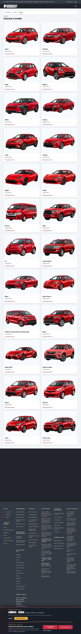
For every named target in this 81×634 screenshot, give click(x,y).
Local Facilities (6, 537)
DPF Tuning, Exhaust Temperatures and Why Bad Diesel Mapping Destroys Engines (71, 567)
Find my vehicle (21, 618)
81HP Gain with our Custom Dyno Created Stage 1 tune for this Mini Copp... (46, 534)
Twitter (7, 517)
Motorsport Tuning (20, 524)
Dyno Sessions (19, 526)
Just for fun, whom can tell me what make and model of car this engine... (46, 553)
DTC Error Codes (58, 517)
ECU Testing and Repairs (33, 546)
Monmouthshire (19, 565)
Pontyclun (18, 603)
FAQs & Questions (19, 1)
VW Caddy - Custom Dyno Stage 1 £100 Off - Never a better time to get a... (46, 546)
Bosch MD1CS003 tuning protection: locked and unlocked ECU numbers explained (72, 531)
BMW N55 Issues (58, 540)
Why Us (13, 1)
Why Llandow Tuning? (8, 530)
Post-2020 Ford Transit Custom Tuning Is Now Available (70, 514)
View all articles (71, 572)
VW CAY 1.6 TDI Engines (70, 550)
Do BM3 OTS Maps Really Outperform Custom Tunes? (71, 524)
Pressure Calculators (59, 522)
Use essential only (65, 627)
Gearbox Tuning (20, 517)
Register (10, 618)
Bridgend (18, 554)
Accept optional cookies (50, 627)
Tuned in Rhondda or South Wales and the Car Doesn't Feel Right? (71, 545)
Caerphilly (18, 557)
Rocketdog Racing (20, 544)
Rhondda (18, 578)
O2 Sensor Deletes (33, 539)
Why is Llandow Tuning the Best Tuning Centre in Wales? (70, 560)
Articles (41, 1)
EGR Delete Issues (58, 548)
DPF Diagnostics (32, 514)
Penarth (18, 597)
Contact (5, 543)
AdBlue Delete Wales (34, 526)
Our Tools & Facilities (8, 540)
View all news (45, 576)
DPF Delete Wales (33, 517)
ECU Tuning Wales (28, 1)
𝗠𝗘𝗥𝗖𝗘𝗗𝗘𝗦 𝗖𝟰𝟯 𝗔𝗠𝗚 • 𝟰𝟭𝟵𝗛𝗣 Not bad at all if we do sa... (46, 565)
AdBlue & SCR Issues (59, 545)
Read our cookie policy (19, 631)
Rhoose (23, 606)
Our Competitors (20, 589)
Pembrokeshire (19, 573)
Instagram (8, 514)
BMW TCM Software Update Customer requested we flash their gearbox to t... (46, 520)
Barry (17, 599)
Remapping (36, 1)
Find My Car (8, 12)
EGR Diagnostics (33, 533)
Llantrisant (19, 604)
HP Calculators (57, 520)
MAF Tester (57, 525)
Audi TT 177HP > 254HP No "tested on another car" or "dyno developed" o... (46, 514)
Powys (17, 575)
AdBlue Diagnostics (33, 524)
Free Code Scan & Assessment (33, 520)
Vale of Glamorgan (20, 586)
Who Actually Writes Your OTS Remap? (71, 519)
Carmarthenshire (20, 562)
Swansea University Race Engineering (20, 541)
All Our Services (32, 512)
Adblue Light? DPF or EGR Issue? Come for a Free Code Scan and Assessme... (46, 527)
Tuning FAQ (6, 532)
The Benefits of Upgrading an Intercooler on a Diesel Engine (70, 538)
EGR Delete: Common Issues (34, 536)
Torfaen (18, 583)
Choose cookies (47, 630)
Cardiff (17, 560)
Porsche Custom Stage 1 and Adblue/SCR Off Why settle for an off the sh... (46, 571)
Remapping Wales (20, 514)
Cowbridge (24, 597)
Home (4, 527)
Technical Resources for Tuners (59, 514)
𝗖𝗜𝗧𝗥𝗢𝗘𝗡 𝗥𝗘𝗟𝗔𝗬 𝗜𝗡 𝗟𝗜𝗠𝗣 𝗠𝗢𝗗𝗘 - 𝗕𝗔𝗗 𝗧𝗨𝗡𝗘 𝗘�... (46, 540)
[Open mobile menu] (76, 6)
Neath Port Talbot (20, 567)
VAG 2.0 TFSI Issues (59, 543)
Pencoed (18, 606)
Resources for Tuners (49, 1)
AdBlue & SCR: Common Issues (32, 530)
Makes (15, 12)
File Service (57, 532)
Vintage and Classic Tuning (20, 520)
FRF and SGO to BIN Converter (58, 528)
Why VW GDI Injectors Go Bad (72, 554)
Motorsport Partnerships (19, 537)
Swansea (18, 581)
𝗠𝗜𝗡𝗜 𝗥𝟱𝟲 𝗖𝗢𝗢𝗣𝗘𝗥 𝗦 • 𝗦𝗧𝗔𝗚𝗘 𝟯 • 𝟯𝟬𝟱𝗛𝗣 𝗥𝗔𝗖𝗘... (46, 559)
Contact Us (7, 1)
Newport (18, 570)
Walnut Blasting (32, 542)
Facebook (8, 512)
